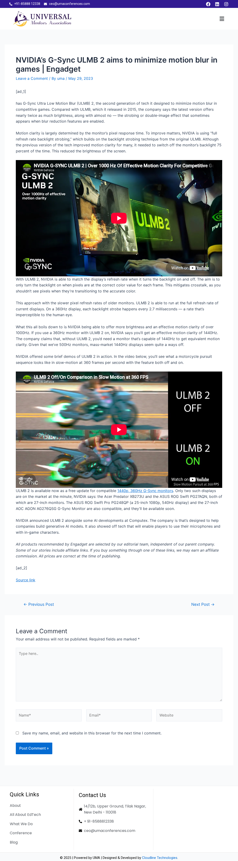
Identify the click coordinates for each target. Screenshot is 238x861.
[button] (222, 18)
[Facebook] (208, 4)
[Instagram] (226, 4)
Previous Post (38, 604)
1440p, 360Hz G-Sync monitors (145, 490)
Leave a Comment (32, 78)
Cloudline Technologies (159, 858)
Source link (25, 580)
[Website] (189, 716)
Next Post (203, 604)
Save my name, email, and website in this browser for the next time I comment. (92, 733)
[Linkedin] (217, 4)
